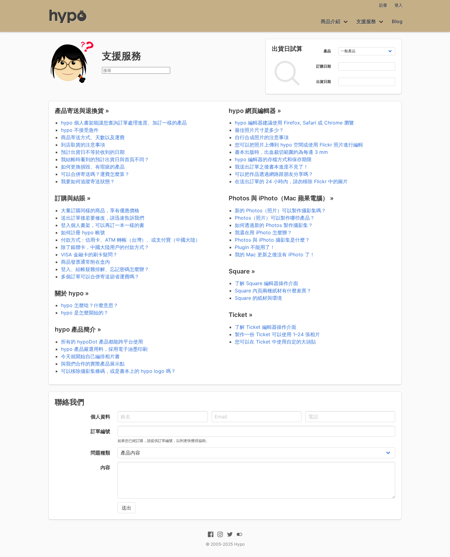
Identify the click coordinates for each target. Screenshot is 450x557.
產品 (327, 51)
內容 (105, 467)
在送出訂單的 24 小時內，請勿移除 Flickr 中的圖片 (291, 181)
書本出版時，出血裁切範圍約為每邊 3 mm (281, 152)
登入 (399, 5)
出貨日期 (323, 81)
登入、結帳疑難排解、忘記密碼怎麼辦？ (105, 269)
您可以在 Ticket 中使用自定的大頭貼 (275, 342)
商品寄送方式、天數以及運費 (93, 137)
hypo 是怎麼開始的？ (84, 313)
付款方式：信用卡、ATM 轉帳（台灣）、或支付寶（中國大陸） (130, 240)
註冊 (383, 5)
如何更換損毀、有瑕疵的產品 (93, 167)
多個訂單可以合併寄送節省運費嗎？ (100, 276)
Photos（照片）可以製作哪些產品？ (275, 218)
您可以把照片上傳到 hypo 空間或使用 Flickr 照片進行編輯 (299, 145)
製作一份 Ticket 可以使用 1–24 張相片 (277, 334)
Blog (397, 21)
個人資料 (100, 417)
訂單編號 (100, 431)
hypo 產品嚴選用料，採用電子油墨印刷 (104, 349)
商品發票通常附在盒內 (85, 262)
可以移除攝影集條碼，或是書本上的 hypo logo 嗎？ (118, 371)
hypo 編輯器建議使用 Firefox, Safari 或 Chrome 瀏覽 (294, 123)
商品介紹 (330, 21)
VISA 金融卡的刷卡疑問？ (89, 254)
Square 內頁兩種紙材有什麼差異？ (273, 291)
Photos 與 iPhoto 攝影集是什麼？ (272, 240)
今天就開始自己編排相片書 (90, 356)
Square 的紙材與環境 (258, 298)
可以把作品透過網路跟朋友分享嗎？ (274, 174)
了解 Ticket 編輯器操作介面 (265, 327)
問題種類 (100, 453)
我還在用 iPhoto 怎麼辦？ (263, 232)
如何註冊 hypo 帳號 (83, 232)
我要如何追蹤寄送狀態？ (88, 181)
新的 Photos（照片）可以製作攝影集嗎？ (280, 210)
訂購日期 (323, 66)
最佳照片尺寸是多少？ (259, 130)
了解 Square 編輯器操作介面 (266, 283)
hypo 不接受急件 (80, 130)
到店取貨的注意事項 (83, 145)
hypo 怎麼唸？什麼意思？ (89, 305)
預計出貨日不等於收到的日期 (93, 152)
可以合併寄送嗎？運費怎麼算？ (95, 174)
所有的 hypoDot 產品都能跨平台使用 (102, 342)
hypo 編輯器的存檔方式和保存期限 (273, 159)
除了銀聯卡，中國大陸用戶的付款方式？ (105, 247)
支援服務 (366, 21)
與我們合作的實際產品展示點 (93, 364)
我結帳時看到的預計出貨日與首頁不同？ (105, 159)
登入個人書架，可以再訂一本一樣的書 (102, 225)
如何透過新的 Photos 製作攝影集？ (274, 225)
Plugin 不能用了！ (255, 247)
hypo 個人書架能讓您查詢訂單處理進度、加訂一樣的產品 (124, 123)
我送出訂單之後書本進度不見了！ (271, 167)
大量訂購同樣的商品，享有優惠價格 (100, 210)
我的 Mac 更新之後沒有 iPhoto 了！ (275, 254)
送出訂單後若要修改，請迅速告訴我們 (102, 218)
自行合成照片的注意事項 (262, 137)
